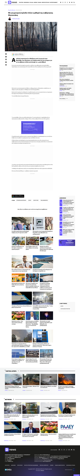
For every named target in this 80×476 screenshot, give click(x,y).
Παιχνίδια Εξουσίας (11, 10)
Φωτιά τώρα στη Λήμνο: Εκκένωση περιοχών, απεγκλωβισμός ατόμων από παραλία (13, 387)
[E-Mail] (6, 62)
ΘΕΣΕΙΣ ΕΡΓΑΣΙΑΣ (46, 2)
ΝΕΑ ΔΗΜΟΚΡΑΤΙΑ (44, 200)
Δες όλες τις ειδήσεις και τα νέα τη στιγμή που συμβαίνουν (32, 209)
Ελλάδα (61, 90)
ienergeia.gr (24, 419)
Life (60, 70)
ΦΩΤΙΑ (29, 200)
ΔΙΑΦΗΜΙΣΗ (13, 465)
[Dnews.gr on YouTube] (72, 2)
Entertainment (62, 86)
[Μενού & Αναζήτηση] (6, 2)
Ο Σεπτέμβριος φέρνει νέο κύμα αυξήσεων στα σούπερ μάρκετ (32, 248)
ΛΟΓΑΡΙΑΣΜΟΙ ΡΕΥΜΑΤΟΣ (65, 308)
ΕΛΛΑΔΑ (31, 2)
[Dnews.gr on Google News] (69, 2)
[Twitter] (6, 57)
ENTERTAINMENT (53, 2)
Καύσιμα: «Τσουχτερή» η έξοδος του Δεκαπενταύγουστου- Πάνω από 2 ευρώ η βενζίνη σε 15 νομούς (42, 345)
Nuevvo (42, 470)
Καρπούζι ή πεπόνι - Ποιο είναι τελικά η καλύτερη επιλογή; (17, 323)
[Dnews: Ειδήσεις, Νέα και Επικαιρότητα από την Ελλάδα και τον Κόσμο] (12, 2)
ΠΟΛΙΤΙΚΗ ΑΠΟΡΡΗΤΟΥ (44, 465)
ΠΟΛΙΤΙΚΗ (21, 2)
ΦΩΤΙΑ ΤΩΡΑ (35, 200)
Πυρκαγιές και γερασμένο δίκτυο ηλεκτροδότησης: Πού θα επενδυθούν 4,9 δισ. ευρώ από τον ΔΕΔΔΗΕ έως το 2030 (21, 345)
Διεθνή (61, 77)
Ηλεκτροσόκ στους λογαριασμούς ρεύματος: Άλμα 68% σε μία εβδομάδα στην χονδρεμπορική (43, 233)
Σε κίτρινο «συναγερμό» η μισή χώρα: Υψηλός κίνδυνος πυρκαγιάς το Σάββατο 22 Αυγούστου (66, 387)
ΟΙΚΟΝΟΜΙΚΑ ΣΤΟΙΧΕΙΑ (70, 465)
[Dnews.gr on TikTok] (67, 2)
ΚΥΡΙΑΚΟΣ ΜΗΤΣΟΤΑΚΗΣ (21, 200)
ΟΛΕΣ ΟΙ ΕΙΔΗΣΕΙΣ (54, 449)
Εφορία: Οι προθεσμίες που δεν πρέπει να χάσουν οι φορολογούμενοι (18, 248)
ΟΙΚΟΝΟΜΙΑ (26, 2)
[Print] (6, 65)
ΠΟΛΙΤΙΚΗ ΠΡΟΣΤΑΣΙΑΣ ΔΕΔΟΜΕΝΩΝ (31, 465)
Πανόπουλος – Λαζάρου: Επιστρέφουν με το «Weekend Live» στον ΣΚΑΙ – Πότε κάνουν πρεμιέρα (67, 93)
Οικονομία (65, 212)
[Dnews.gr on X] (63, 2)
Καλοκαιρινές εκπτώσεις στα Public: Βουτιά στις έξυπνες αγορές (18, 285)
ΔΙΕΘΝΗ (35, 2)
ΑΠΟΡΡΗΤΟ (77, 475)
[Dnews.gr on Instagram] (65, 2)
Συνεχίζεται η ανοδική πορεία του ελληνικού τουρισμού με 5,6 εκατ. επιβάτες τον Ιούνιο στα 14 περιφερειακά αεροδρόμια (46, 286)
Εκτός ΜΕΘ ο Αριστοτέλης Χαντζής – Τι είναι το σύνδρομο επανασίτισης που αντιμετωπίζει (43, 307)
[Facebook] (6, 54)
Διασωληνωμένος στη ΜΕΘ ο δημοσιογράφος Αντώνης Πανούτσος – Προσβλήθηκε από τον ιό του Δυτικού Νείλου (32, 324)
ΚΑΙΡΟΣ (61, 306)
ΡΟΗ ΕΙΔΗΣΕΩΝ (63, 65)
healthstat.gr (6, 419)
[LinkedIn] (6, 59)
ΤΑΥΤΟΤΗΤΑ (7, 465)
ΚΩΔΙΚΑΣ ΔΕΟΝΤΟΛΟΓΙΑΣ (60, 465)
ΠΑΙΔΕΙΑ (39, 2)
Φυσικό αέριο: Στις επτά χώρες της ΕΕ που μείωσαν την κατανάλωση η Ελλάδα (32, 360)
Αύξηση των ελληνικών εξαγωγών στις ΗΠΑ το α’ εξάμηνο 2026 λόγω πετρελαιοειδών (30, 416)
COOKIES (51, 465)
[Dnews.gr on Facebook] (61, 2)
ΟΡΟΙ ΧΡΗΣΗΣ (20, 465)
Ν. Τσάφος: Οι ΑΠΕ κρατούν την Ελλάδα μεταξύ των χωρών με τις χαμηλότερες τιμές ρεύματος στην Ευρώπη (30, 435)
